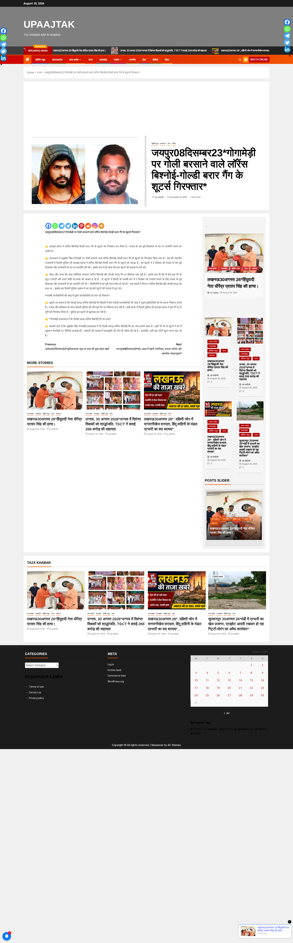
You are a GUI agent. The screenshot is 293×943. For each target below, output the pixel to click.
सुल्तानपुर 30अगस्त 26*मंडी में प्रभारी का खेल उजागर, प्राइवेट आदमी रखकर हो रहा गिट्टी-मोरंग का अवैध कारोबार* (236, 624)
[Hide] (1, 64)
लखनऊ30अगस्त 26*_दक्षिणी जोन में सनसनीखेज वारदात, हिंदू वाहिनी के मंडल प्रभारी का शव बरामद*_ (234, 50)
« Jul (226, 713)
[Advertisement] (146, 110)
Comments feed (117, 675)
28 (240, 695)
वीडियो (155, 59)
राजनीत (132, 59)
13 (229, 680)
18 (207, 688)
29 (251, 695)
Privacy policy (36, 698)
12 (218, 680)
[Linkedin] (75, 223)
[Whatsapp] (55, 223)
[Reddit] (88, 223)
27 (229, 695)
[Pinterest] (81, 223)
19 (218, 688)
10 (196, 680)
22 (251, 688)
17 (196, 688)
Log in (111, 664)
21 (240, 688)
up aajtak (159, 197)
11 (207, 680)
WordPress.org (116, 681)
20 (229, 688)
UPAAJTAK (49, 24)
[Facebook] (48, 223)
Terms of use (36, 686)
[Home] (27, 59)
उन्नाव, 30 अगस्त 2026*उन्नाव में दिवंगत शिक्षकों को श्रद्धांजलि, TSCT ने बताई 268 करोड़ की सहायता (134, 50)
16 (262, 680)
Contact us (35, 692)
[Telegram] (62, 223)
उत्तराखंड (103, 59)
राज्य (91, 59)
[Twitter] (68, 223)
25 (207, 695)
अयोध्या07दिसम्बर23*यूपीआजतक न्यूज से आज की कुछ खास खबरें (77, 347)
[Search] (240, 59)
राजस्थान (163, 143)
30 (262, 695)
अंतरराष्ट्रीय (57, 59)
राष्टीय (116, 59)
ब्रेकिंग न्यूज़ (40, 59)
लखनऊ (58, 414)
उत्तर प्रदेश (74, 59)
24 (196, 695)
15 (251, 680)
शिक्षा (167, 59)
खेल (144, 59)
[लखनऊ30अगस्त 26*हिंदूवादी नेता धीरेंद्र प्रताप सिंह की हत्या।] (55, 390)
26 (218, 695)
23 (262, 688)
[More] (101, 223)
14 (240, 680)
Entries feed (114, 670)
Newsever (157, 745)
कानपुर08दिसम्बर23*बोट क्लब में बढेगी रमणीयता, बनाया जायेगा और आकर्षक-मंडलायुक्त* (149, 349)
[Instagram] (95, 223)
